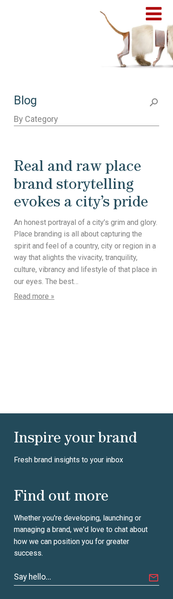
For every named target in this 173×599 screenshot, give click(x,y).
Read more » (34, 296)
